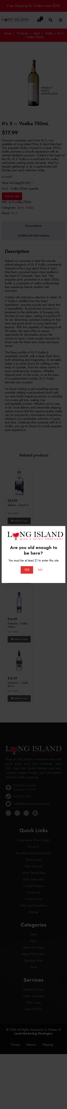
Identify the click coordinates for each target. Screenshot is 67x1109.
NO (40, 570)
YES (26, 570)
